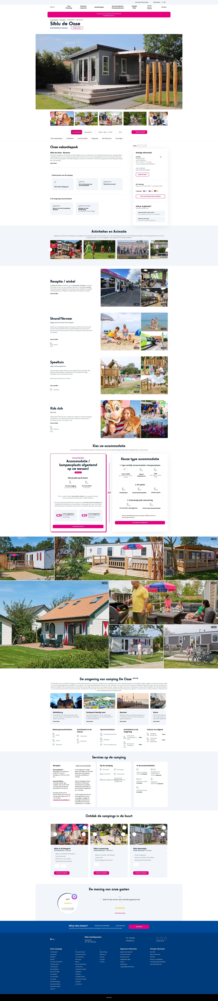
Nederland (62, 20)
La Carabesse (53, 974)
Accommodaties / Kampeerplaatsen (118, 7)
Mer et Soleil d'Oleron (80, 964)
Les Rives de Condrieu (80, 979)
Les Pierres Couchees (80, 969)
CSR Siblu (152, 957)
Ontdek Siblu (134, 7)
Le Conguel (53, 979)
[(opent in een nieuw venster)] (157, 938)
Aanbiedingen (99, 7)
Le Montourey (79, 966)
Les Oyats (102, 959)
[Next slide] (176, 72)
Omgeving (95, 138)
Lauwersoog (53, 954)
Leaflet (142, 529)
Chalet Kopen (156, 2)
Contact (122, 961)
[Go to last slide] (42, 72)
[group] (66, 249)
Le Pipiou (102, 957)
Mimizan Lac (103, 954)
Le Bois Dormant (54, 964)
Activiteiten (70, 138)
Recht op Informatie (155, 954)
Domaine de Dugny (55, 981)
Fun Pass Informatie (125, 954)
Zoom (137, 304)
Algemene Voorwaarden (126, 952)
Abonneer (139, 926)
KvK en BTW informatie (156, 964)
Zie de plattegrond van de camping (150, 196)
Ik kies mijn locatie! (78, 526)
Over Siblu (152, 952)
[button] (110, 503)
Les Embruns (78, 984)
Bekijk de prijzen (140, 132)
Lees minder (54, 293)
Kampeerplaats (88, 132)
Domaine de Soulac (80, 952)
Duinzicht (52, 989)
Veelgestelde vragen (125, 959)
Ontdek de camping (61, 873)
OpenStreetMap (149, 529)
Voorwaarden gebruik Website (157, 961)
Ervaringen (119, 138)
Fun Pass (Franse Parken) (141, 2)
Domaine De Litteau (55, 986)
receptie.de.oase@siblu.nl (147, 164)
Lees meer (53, 163)
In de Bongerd (53, 952)
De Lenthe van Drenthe (56, 961)
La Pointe (102, 961)
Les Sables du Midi (80, 976)
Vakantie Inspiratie (83, 7)
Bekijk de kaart (77, 28)
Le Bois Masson (54, 966)
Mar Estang (78, 959)
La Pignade (78, 971)
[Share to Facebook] (138, 146)
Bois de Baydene (54, 969)
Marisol (77, 961)
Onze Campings (68, 7)
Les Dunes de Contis (80, 954)
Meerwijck (52, 957)
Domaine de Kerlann (55, 984)
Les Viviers (78, 981)
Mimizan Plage (103, 952)
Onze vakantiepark (56, 138)
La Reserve (78, 974)
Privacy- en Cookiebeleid (156, 959)
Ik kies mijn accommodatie (139, 522)
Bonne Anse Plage (54, 971)
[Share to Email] (142, 146)
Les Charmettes (54, 976)
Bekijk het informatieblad (83, 766)
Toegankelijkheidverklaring (127, 966)
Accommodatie (76, 132)
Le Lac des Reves (79, 957)
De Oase (52, 959)
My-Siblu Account (124, 957)
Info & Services (107, 138)
